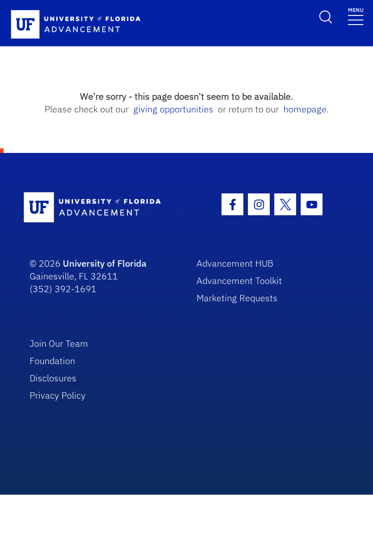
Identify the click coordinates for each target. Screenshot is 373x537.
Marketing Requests (237, 298)
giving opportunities (173, 109)
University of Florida (104, 263)
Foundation (52, 361)
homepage (305, 109)
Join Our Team (59, 343)
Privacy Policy (58, 395)
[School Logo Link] (100, 207)
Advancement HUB (235, 263)
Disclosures (53, 378)
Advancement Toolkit (239, 280)
